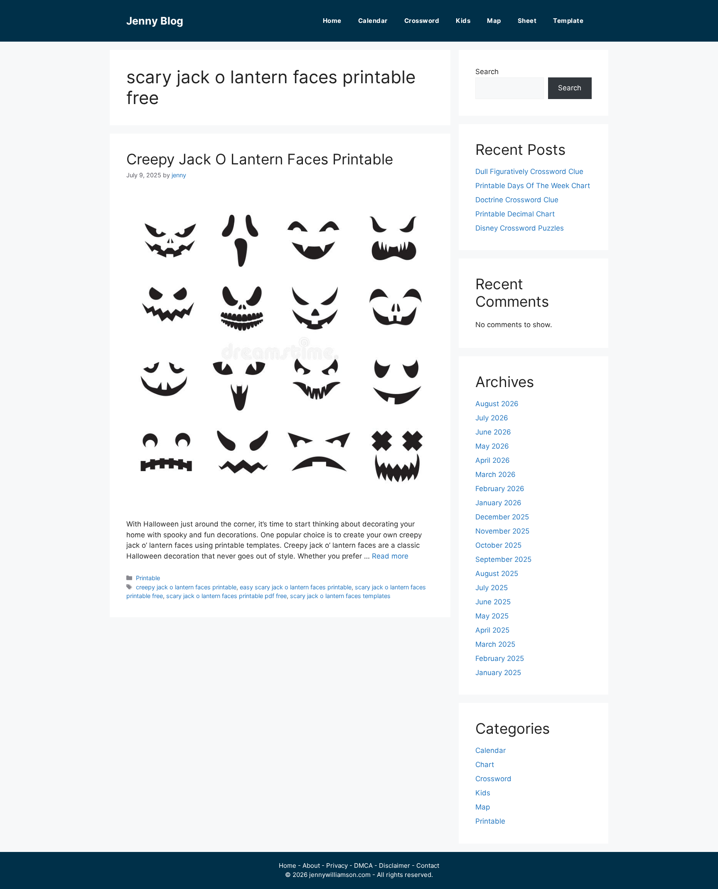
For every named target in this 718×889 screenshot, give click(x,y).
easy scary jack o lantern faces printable (296, 587)
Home (332, 21)
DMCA (363, 865)
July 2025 (491, 588)
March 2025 (495, 644)
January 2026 (498, 503)
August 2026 (497, 404)
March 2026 (495, 474)
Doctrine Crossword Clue (516, 200)
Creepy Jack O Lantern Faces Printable (259, 159)
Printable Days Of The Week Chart (532, 185)
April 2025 (492, 630)
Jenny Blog (154, 21)
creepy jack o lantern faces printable (186, 587)
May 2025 (492, 616)
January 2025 (498, 672)
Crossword (422, 21)
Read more (390, 556)
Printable (148, 577)
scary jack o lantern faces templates (340, 595)
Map (494, 21)
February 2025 (499, 658)
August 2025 (496, 573)
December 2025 (502, 517)
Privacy (337, 865)
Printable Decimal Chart (515, 214)
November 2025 (502, 531)
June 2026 (493, 432)
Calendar (373, 21)
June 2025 (493, 602)
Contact (427, 865)
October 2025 (498, 545)
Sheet (527, 21)
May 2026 (492, 446)
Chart (484, 764)
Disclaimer (394, 865)
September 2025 (503, 559)
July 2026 (491, 418)
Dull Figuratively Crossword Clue (529, 171)
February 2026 (499, 488)
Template (568, 21)
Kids (463, 21)
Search (487, 71)
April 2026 (492, 460)
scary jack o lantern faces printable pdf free (226, 595)
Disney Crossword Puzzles (519, 228)
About (311, 865)
